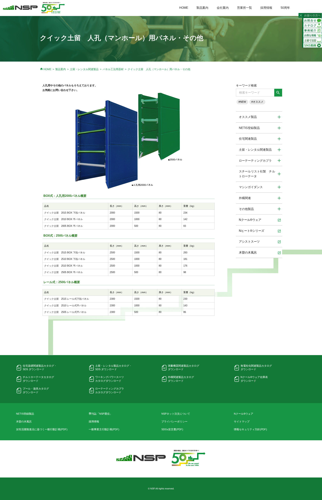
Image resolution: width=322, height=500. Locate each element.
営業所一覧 (244, 7)
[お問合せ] (312, 20)
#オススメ (257, 101)
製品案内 (202, 7)
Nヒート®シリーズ (260, 231)
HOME (183, 7)
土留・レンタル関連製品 (84, 69)
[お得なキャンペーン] (312, 35)
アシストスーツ (260, 242)
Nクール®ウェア (260, 220)
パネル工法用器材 (113, 69)
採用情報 (266, 7)
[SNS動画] (312, 45)
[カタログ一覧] (312, 25)
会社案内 (223, 7)
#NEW (242, 101)
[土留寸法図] (312, 40)
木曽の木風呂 (260, 253)
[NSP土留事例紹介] (312, 30)
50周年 (285, 7)
